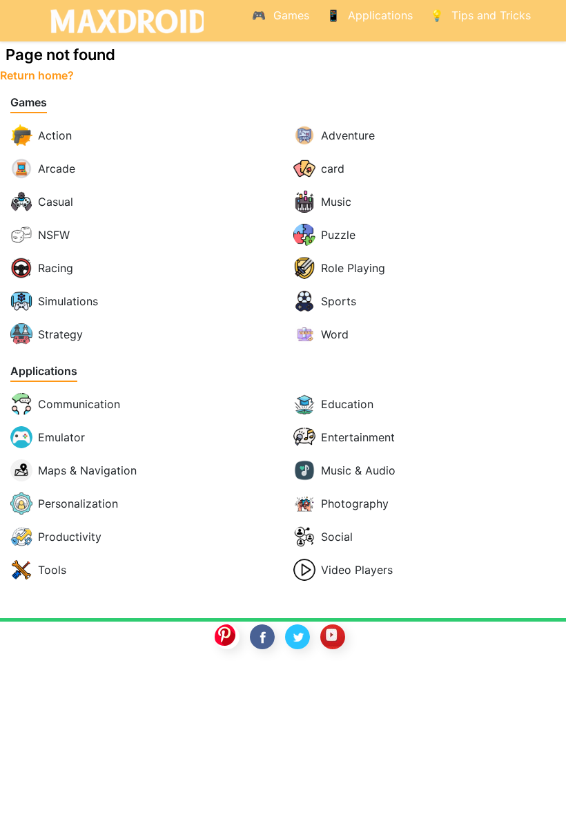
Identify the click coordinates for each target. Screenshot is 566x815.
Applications (43, 371)
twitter (297, 636)
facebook (262, 636)
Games (28, 102)
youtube (332, 636)
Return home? (37, 75)
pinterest (227, 636)
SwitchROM (280, 681)
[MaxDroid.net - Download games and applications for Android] (125, 20)
